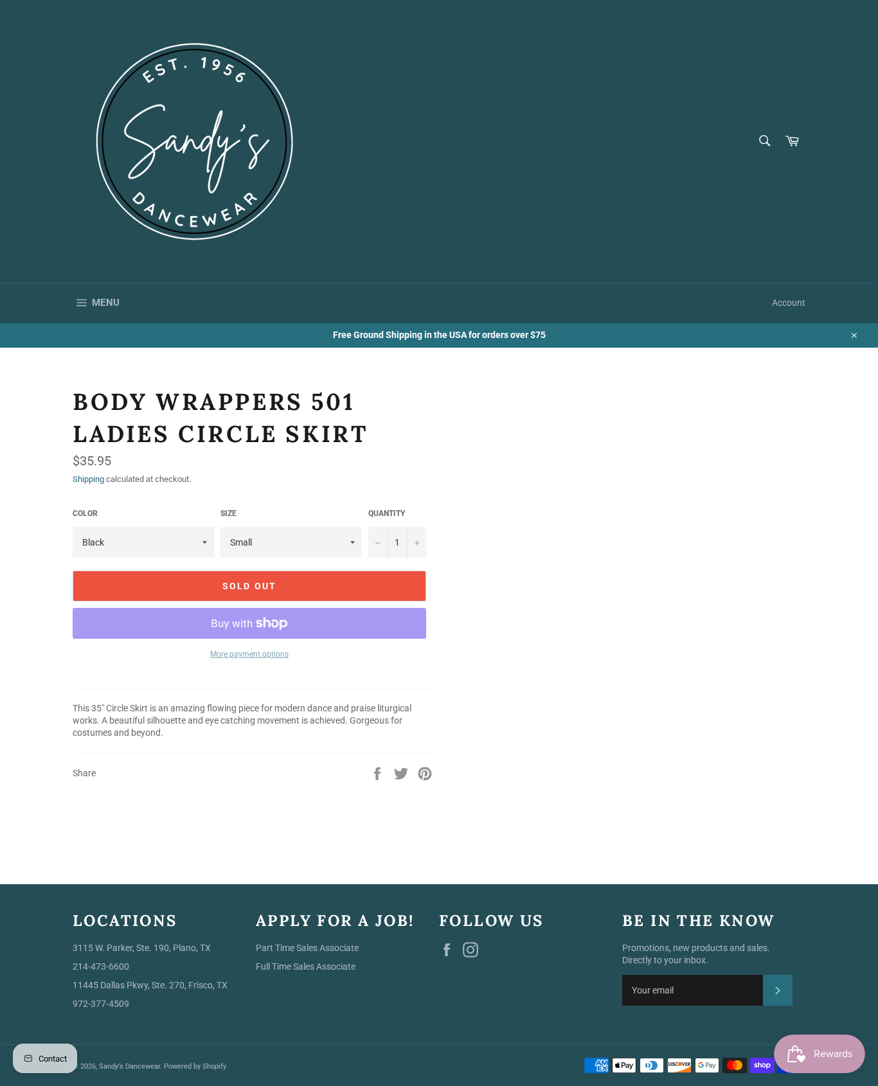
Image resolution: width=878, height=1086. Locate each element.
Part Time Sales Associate (307, 948)
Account (788, 303)
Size (228, 513)
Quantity (386, 513)
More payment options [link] (249, 654)
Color (85, 513)
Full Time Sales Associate (305, 966)
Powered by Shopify (195, 1066)
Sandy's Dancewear (129, 1066)
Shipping (88, 479)
